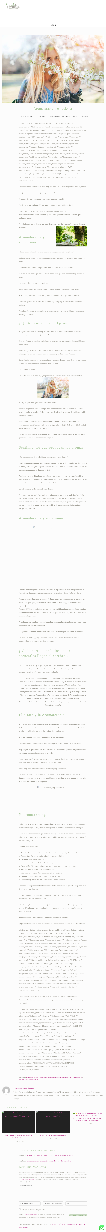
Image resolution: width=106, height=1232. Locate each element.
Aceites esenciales (55, 116)
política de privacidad (28, 1179)
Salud (73, 116)
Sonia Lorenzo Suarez (26, 116)
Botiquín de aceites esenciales (53, 1135)
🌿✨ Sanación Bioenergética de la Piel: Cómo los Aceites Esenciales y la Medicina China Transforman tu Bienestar (87, 1117)
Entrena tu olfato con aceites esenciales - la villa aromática (49, 1161)
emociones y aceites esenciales (29, 1079)
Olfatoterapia (66, 116)
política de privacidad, (31, 1214)
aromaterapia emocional (55, 1077)
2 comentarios (84, 116)
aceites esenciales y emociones (36, 1077)
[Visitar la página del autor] (6, 1090)
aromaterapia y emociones (73, 1077)
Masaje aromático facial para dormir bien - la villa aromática (50, 1155)
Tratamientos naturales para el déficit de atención (19, 1137)
